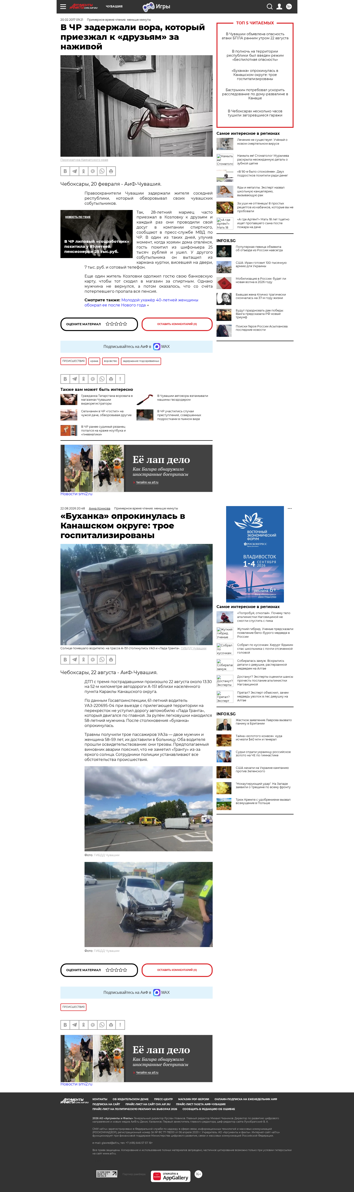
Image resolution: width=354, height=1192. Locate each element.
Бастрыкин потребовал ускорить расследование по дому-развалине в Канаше (255, 94)
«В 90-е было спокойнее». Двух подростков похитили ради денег (262, 173)
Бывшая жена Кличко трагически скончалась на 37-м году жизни (261, 296)
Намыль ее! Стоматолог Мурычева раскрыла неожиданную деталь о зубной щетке (263, 159)
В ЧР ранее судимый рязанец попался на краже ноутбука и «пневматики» (103, 430)
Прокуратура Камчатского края (84, 160)
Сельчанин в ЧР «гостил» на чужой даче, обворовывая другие (106, 413)
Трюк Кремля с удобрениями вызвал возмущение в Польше (263, 801)
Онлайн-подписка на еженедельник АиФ (246, 1099)
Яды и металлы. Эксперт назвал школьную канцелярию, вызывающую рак (261, 191)
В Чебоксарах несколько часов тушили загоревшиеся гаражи (255, 113)
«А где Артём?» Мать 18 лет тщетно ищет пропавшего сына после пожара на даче (263, 223)
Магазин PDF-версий (193, 1099)
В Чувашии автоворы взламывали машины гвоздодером (182, 397)
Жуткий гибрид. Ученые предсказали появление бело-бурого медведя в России (265, 632)
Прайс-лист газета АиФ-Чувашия (200, 1104)
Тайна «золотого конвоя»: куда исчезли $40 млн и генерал (259, 737)
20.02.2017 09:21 (71, 19)
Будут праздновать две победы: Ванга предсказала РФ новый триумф (260, 314)
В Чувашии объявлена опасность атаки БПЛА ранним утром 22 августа (255, 36)
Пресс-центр (163, 1099)
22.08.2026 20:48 (72, 508)
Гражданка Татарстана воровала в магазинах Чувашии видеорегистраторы (107, 399)
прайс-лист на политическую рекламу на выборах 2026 (134, 1109)
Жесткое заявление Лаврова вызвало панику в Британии (264, 721)
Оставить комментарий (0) (177, 324)
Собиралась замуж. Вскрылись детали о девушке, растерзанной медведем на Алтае (262, 664)
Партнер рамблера (134, 1174)
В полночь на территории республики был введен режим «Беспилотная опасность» (255, 55)
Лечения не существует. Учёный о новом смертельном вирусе (262, 141)
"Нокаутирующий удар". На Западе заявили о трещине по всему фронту (263, 785)
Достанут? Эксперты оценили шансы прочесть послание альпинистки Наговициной (265, 680)
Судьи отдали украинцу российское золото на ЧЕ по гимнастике (263, 753)
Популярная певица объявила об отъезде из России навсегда (259, 248)
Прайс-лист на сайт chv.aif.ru (147, 1104)
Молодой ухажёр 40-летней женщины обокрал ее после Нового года (141, 302)
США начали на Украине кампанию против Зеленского (262, 769)
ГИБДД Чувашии (193, 648)
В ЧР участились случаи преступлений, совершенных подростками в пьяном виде (179, 415)
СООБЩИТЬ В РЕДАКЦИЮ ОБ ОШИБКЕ (209, 1109)
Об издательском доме (131, 1099)
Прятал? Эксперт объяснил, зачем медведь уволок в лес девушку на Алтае (262, 696)
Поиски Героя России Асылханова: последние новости (262, 328)
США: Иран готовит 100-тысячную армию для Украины (261, 264)
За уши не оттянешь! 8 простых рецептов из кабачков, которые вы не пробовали (265, 207)
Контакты (99, 1099)
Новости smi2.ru (76, 494)
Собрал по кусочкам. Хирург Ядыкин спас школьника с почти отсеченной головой (265, 648)
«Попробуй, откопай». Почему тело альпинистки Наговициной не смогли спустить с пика (263, 617)
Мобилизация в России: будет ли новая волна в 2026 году (261, 280)
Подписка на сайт (106, 1104)
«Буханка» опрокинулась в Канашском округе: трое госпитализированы (255, 75)
